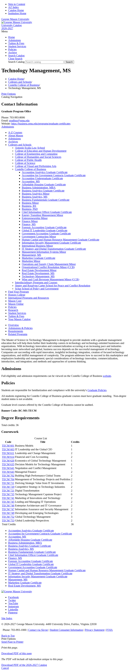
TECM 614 (8, 456)
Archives (13, 141)
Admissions (14, 40)
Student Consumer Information (66, 629)
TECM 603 (8, 449)
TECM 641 (8, 468)
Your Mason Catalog (19, 319)
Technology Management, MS (38, 276)
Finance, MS (29, 224)
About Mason (15, 135)
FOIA (109, 629)
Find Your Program (18, 291)
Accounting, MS (31, 181)
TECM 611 (8, 453)
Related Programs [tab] (17, 334)
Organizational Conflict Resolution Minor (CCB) (48, 267)
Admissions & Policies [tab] (20, 328)
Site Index (6, 618)
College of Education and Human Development (40, 150)
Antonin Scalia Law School (30, 147)
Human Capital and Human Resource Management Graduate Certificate (60, 239)
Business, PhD (30, 209)
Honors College (16, 294)
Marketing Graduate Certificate (38, 258)
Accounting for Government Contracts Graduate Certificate (54, 175)
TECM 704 (8, 479)
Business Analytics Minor (35, 193)
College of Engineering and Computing (36, 153)
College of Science (25, 163)
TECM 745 (8, 501)
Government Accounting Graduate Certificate (46, 233)
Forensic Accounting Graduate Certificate (44, 227)
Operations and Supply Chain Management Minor (49, 264)
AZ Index (13, 7)
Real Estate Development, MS (38, 273)
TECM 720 (8, 486)
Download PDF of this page (16, 653)
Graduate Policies (97, 390)
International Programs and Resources (28, 297)
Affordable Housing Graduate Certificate (44, 184)
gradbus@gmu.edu (19, 120)
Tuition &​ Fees (16, 316)
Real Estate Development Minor (39, 270)
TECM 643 (8, 471)
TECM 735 (8, 494)
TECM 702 (8, 475)
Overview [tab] (13, 325)
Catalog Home (16, 10)
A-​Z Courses (15, 132)
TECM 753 (8, 520)
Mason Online (16, 303)
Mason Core (14, 300)
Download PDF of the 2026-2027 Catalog (24, 665)
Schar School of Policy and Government (37, 288)
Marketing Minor (31, 261)
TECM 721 (8, 490)
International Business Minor (37, 245)
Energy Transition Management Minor (42, 215)
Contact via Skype (38, 629)
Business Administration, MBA (39, 187)
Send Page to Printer (12, 641)
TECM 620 (8, 460)
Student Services (17, 46)
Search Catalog (16, 61)
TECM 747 (8, 509)
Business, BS (29, 205)
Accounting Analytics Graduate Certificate (45, 172)
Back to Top (8, 635)
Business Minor (30, 202)
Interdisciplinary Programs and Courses (36, 282)
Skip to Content (16, 4)
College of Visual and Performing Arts (35, 166)
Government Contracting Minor (39, 236)
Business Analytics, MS (34, 196)
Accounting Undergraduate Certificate (42, 178)
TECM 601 (8, 445)
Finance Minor (30, 221)
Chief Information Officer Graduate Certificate (47, 212)
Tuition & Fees (16, 43)
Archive (12, 52)
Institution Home (17, 13)
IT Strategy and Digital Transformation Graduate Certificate (54, 248)
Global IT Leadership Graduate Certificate (44, 230)
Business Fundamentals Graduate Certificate (45, 199)
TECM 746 (8, 505)
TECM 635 (8, 464)
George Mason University (15, 19)
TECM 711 (8, 483)
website (107, 375)
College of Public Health (28, 160)
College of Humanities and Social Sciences (38, 157)
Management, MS (31, 254)
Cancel (5, 668)
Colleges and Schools (19, 81)
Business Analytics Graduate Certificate (43, 190)
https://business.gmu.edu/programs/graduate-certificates (40, 123)
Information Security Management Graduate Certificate (51, 242)
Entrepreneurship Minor (35, 218)
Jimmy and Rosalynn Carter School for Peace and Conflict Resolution (52, 285)
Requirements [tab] (15, 331)
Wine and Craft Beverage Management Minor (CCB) (50, 279)
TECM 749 (8, 513)
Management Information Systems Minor (44, 251)
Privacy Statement (94, 629)
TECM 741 (8, 498)
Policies (12, 49)
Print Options (8, 93)
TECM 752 (8, 516)
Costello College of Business (23, 85)
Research (13, 310)
